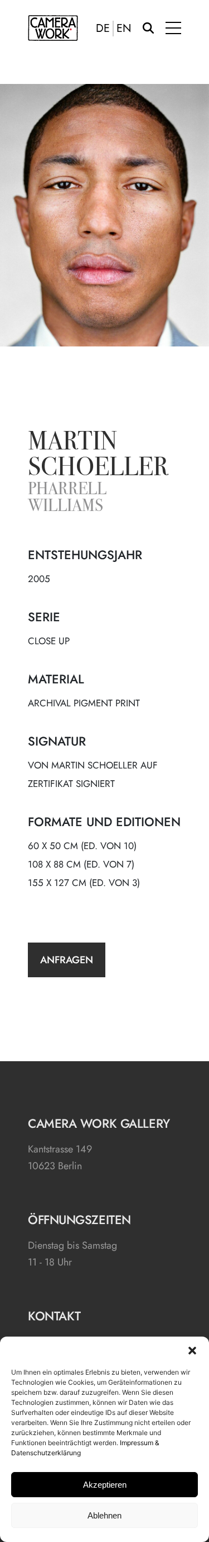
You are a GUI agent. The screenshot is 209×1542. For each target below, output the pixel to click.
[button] (192, 1350)
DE (103, 28)
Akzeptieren (105, 1484)
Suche (148, 28)
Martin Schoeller (98, 456)
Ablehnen (104, 1515)
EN (124, 28)
